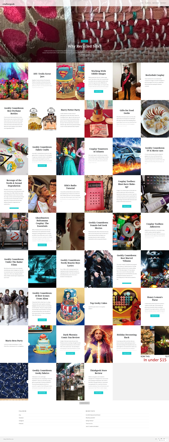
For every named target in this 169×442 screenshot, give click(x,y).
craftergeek (9, 4)
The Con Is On (84, 48)
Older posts (84, 403)
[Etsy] (156, 439)
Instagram (155, 2)
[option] (84, 31)
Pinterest (163, 2)
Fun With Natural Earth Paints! (93, 415)
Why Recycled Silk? (90, 417)
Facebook (148, 2)
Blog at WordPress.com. (9, 439)
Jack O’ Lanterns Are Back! (92, 426)
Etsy (142, 2)
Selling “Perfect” (90, 420)
